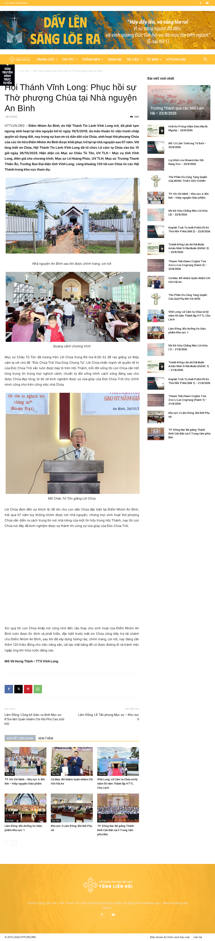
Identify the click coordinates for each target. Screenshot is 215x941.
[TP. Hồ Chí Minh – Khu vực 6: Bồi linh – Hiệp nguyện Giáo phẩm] (25, 761)
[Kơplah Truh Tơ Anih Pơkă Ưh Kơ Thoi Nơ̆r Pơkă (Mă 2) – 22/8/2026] (155, 231)
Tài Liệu (133, 59)
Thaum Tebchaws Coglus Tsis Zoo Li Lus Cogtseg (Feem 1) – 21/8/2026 (187, 399)
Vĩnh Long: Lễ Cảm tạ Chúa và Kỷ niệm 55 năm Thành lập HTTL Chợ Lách (117, 783)
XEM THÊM (45, 738)
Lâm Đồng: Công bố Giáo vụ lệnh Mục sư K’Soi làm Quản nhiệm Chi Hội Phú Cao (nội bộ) (34, 719)
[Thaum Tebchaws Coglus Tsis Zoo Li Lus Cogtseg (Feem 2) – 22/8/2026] (155, 265)
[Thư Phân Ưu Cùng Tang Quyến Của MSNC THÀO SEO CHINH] (155, 181)
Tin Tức (68, 59)
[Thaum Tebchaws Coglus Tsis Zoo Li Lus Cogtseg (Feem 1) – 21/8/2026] (155, 400)
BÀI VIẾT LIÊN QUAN (20, 738)
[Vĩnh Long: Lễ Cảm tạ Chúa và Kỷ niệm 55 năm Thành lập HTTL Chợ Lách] (118, 761)
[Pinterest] (28, 689)
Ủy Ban (152, 59)
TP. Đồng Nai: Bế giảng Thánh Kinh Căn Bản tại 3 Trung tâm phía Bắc (115, 830)
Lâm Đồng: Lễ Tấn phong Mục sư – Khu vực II (108, 717)
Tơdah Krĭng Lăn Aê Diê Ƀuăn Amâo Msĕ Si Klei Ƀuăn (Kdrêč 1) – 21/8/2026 (188, 366)
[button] (205, 60)
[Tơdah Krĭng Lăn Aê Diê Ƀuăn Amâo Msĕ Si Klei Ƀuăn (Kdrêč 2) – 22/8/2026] (155, 248)
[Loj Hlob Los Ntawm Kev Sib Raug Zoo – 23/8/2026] (155, 164)
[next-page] (14, 842)
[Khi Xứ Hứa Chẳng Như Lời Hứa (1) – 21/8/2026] (155, 349)
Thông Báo (91, 59)
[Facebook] (200, 3)
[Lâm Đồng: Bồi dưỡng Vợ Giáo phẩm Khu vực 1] (25, 808)
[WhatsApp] (38, 689)
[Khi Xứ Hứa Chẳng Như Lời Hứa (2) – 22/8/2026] (155, 215)
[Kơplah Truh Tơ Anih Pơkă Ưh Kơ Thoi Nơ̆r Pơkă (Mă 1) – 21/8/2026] (155, 383)
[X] (18, 689)
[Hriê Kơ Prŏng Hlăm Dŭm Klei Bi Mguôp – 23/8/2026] (155, 130)
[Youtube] (207, 3)
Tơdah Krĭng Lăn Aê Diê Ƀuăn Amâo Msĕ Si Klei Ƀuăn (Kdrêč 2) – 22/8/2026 (188, 248)
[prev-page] (7, 842)
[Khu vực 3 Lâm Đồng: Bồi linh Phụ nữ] (72, 808)
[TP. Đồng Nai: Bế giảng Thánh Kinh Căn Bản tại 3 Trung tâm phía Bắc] (118, 808)
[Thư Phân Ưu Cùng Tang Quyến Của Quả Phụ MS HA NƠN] (155, 299)
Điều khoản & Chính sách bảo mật (170, 937)
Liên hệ (198, 937)
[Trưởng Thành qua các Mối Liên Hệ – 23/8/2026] (178, 102)
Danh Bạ (115, 59)
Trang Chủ (45, 59)
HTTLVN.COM (176, 59)
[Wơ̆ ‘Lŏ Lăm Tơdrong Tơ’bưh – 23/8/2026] (155, 147)
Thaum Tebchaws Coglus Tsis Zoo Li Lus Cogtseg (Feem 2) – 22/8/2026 (187, 265)
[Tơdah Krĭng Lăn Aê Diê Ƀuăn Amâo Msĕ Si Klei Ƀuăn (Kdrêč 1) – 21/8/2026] (155, 366)
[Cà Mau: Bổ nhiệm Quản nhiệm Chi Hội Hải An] (72, 761)
